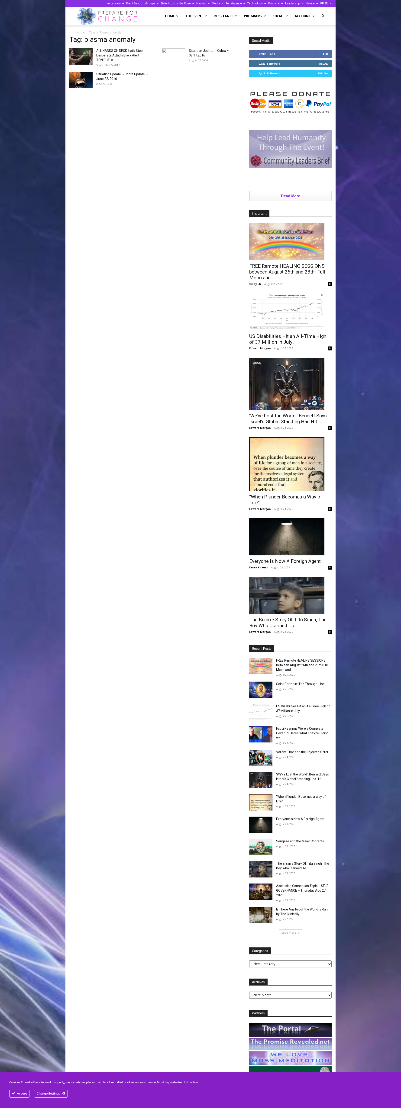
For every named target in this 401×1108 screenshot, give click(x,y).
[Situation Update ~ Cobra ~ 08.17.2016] (173, 56)
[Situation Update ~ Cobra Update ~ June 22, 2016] (81, 80)
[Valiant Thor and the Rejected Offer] (260, 758)
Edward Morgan (260, 348)
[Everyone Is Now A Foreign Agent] (290, 536)
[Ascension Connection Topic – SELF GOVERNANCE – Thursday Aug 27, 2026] (260, 892)
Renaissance (234, 3)
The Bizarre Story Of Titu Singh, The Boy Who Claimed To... (288, 622)
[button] (323, 16)
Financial (274, 3)
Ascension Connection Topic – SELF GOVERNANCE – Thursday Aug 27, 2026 (302, 890)
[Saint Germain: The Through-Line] (260, 690)
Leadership (292, 3)
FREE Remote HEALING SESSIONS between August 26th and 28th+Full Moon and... (287, 271)
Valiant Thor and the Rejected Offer (302, 752)
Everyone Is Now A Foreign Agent (285, 561)
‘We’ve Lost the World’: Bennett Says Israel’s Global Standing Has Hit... (288, 418)
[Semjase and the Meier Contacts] (260, 847)
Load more (288, 933)
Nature (310, 3)
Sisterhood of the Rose (176, 3)
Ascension (114, 3)
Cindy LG (255, 284)
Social (278, 16)
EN (326, 3)
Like (325, 54)
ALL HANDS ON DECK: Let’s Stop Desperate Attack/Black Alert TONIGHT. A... (119, 55)
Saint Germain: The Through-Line (300, 684)
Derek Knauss (258, 567)
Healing (201, 3)
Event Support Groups (140, 3)
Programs (253, 16)
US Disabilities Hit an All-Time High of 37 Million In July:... (287, 339)
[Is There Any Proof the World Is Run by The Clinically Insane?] (260, 915)
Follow (322, 63)
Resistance (223, 16)
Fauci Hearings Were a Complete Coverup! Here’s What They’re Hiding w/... (302, 733)
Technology (255, 3)
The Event (194, 16)
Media (216, 3)
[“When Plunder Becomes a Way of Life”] (290, 464)
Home (170, 16)
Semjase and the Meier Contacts (300, 841)
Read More (290, 196)
